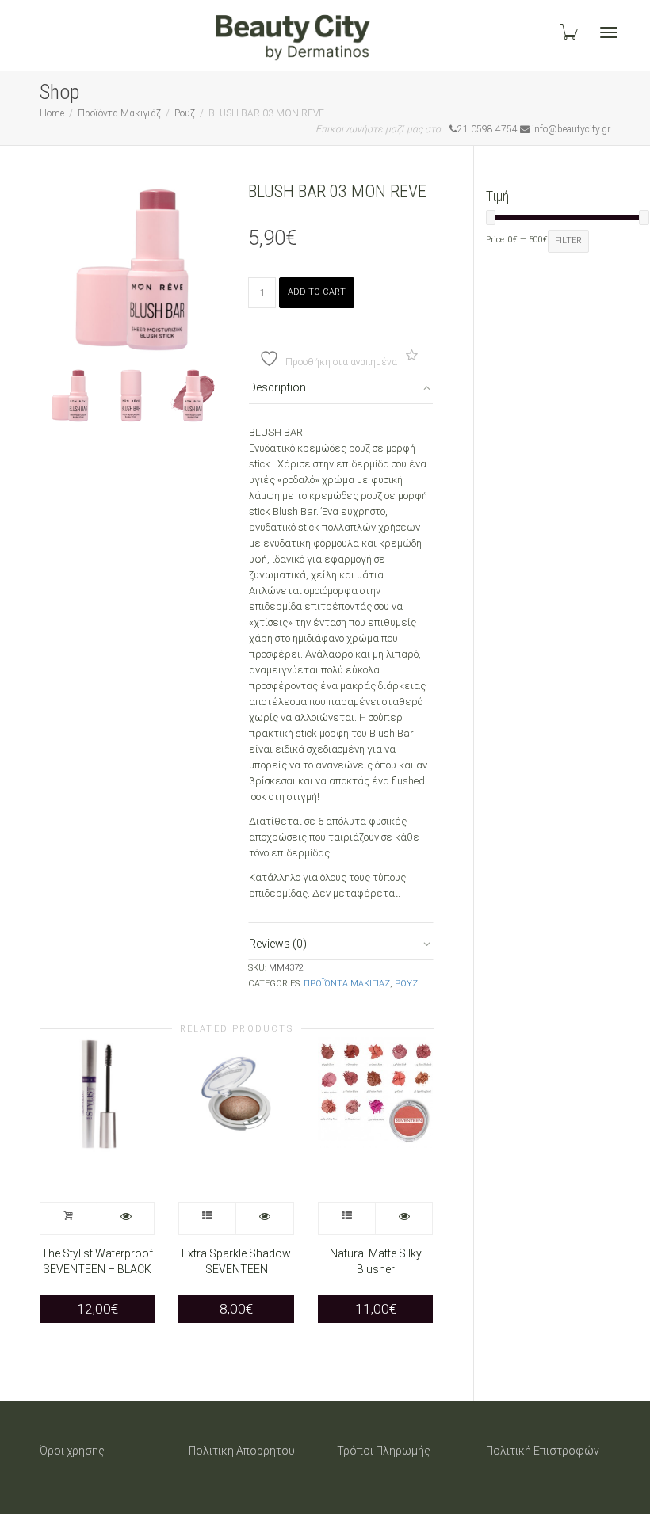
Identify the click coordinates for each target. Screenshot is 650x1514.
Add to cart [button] (69, 1218)
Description (277, 387)
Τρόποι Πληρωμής (383, 1450)
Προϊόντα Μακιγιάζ (119, 113)
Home (52, 113)
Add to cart (317, 292)
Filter (568, 240)
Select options (207, 1218)
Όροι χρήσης (72, 1450)
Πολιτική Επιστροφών (542, 1450)
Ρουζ (184, 113)
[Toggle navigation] (608, 32)
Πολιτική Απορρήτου (242, 1450)
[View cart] (567, 31)
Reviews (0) (278, 943)
